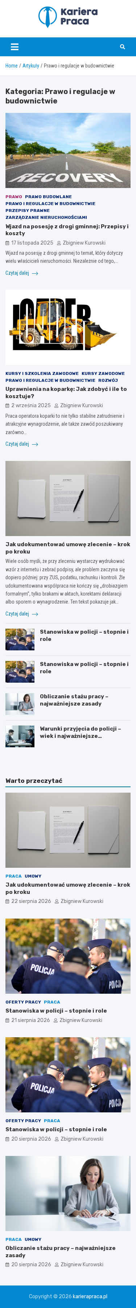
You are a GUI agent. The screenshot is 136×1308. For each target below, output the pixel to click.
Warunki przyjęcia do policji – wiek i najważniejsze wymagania (80, 735)
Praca (13, 876)
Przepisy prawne (27, 210)
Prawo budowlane (48, 196)
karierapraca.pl (90, 1296)
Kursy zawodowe (103, 373)
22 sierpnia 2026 (31, 901)
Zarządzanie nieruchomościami (46, 217)
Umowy (33, 876)
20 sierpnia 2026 (31, 1139)
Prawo (13, 196)
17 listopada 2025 (32, 243)
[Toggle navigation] (14, 46)
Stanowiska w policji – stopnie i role (56, 1010)
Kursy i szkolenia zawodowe (42, 373)
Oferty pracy (23, 1002)
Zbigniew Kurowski (84, 243)
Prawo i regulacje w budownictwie (50, 203)
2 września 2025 (31, 405)
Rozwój (108, 380)
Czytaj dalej (17, 273)
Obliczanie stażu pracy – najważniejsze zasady (74, 700)
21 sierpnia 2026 (30, 1020)
